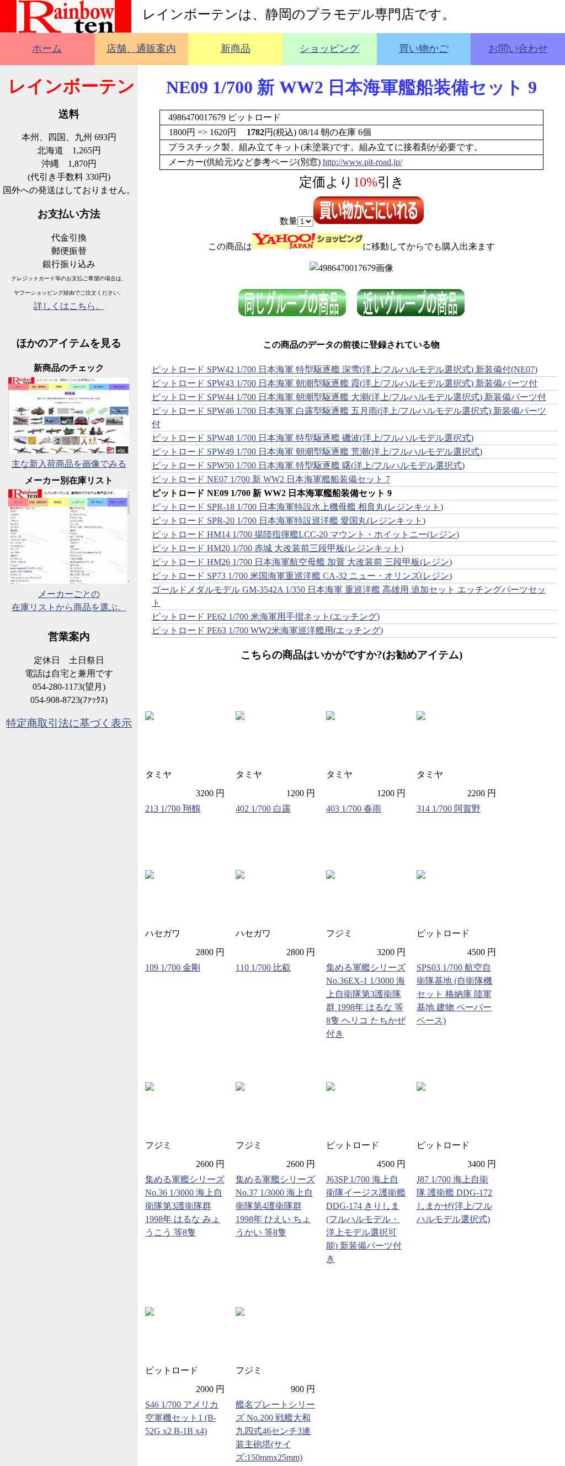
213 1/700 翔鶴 (172, 808)
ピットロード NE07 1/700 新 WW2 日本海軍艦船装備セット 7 (271, 479)
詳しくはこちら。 (69, 306)
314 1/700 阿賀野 (449, 808)
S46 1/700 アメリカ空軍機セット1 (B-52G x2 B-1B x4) (181, 1418)
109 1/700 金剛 (172, 967)
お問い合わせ (518, 48)
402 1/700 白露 (263, 808)
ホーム (47, 48)
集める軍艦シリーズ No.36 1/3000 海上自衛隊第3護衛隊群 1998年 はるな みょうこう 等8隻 (185, 1206)
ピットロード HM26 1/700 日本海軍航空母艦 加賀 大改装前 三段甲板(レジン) (302, 562)
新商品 (235, 48)
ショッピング (329, 48)
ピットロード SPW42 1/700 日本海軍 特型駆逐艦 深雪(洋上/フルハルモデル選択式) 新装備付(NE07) (344, 369)
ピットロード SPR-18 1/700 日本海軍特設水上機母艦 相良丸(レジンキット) (297, 506)
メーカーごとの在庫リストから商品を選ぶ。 (69, 600)
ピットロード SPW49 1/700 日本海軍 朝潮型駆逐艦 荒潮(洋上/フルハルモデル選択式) (317, 451)
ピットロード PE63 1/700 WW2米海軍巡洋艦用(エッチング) (267, 630)
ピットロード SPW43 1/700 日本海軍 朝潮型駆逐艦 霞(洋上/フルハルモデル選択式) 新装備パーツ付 (344, 383)
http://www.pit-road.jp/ (362, 162)
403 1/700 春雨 (353, 808)
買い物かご (424, 48)
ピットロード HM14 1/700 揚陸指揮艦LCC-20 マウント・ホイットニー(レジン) (305, 534)
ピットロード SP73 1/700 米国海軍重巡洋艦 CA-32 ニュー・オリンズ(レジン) (302, 575)
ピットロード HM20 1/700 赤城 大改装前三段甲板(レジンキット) (277, 548)
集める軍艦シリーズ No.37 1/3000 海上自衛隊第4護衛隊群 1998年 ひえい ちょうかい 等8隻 (275, 1206)
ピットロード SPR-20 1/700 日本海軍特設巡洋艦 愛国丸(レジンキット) (288, 520)
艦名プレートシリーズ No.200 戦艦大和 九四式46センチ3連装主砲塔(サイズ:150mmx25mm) (275, 1431)
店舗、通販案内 (141, 48)
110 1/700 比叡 (263, 967)
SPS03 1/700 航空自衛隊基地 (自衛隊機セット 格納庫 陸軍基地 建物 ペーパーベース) (454, 994)
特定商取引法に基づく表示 (69, 723)
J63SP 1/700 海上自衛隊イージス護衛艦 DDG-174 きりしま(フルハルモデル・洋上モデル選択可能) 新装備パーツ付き (366, 1219)
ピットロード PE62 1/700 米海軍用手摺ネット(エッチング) (266, 616)
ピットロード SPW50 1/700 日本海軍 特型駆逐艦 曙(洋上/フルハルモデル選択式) (308, 465)
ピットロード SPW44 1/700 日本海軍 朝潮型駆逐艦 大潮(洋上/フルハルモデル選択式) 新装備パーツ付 (349, 397)
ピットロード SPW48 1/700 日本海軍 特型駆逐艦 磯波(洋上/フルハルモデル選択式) (312, 438)
